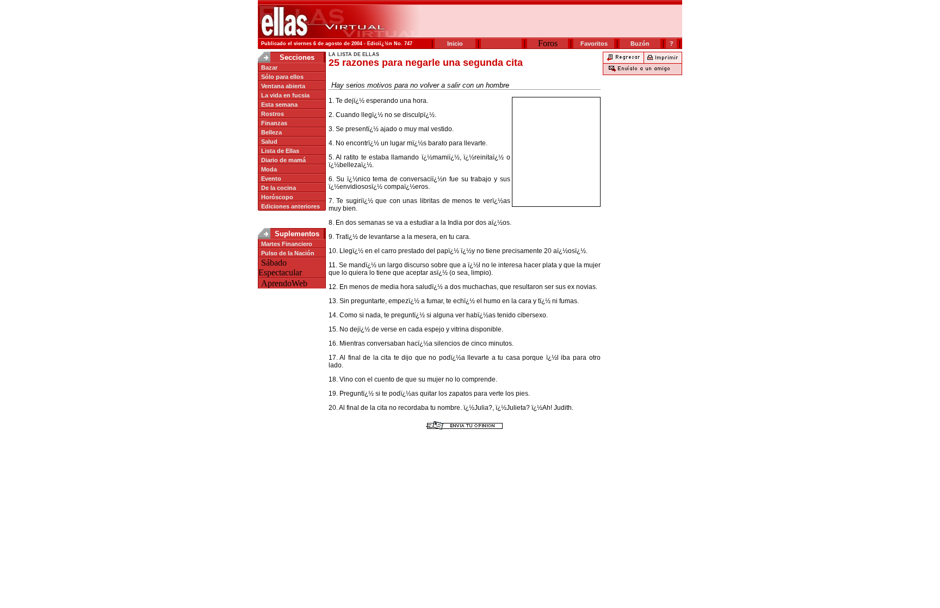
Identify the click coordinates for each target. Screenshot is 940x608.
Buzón (640, 43)
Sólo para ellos (282, 76)
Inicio (455, 43)
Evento (271, 178)
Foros (548, 43)
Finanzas (274, 123)
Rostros (272, 113)
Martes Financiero (286, 244)
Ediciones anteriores (290, 206)
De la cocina (278, 188)
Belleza (271, 132)
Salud (269, 141)
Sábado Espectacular (280, 267)
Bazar (269, 67)
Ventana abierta (283, 86)
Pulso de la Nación (287, 253)
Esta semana (279, 104)
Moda (269, 169)
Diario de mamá (283, 160)
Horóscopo (277, 197)
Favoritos (594, 43)
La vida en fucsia (285, 95)
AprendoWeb (284, 283)
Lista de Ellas (280, 151)
